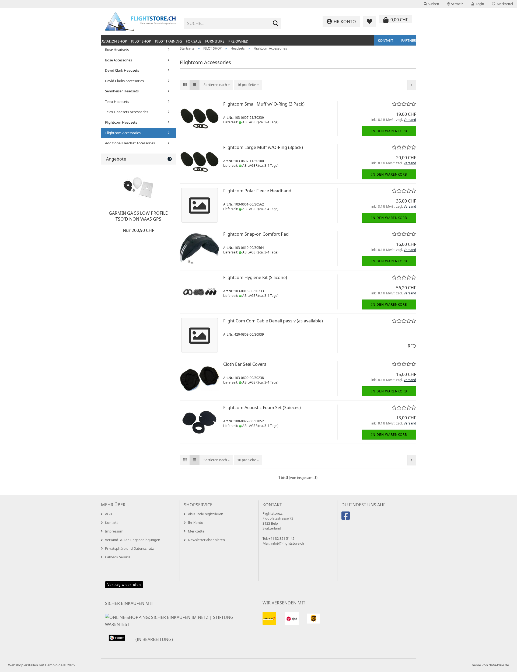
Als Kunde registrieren (205, 513)
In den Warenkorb (389, 131)
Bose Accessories (118, 60)
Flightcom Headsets (121, 122)
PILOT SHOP (141, 41)
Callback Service (117, 557)
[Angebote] (169, 159)
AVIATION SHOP (114, 41)
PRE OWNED (238, 41)
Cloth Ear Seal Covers (244, 364)
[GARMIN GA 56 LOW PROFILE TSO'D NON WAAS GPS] (138, 186)
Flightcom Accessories (123, 132)
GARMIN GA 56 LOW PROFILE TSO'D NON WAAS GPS (138, 216)
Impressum (114, 531)
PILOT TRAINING (168, 41)
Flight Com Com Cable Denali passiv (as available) (273, 321)
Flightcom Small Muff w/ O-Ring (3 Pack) (264, 104)
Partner (408, 40)
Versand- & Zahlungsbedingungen (132, 539)
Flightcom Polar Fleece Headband (257, 191)
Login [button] (479, 4)
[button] (455, 4)
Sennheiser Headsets (122, 91)
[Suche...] (276, 23)
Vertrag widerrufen (124, 584)
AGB (108, 513)
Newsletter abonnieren (206, 539)
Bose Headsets (117, 49)
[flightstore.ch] (140, 21)
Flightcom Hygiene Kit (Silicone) (255, 277)
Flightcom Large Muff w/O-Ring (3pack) (263, 147)
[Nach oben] (502, 664)
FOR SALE (193, 41)
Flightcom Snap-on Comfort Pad (256, 234)
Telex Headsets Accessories (126, 111)
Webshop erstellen (23, 665)
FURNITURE (214, 41)
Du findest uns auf (363, 505)
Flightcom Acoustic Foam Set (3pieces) (262, 407)
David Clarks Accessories (124, 80)
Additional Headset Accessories (130, 143)
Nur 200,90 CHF (138, 230)
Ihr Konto (195, 522)
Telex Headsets (117, 101)
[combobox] (216, 85)
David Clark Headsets (122, 70)
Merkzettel (504, 4)
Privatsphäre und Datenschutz (129, 548)
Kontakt (385, 40)
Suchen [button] (433, 4)
